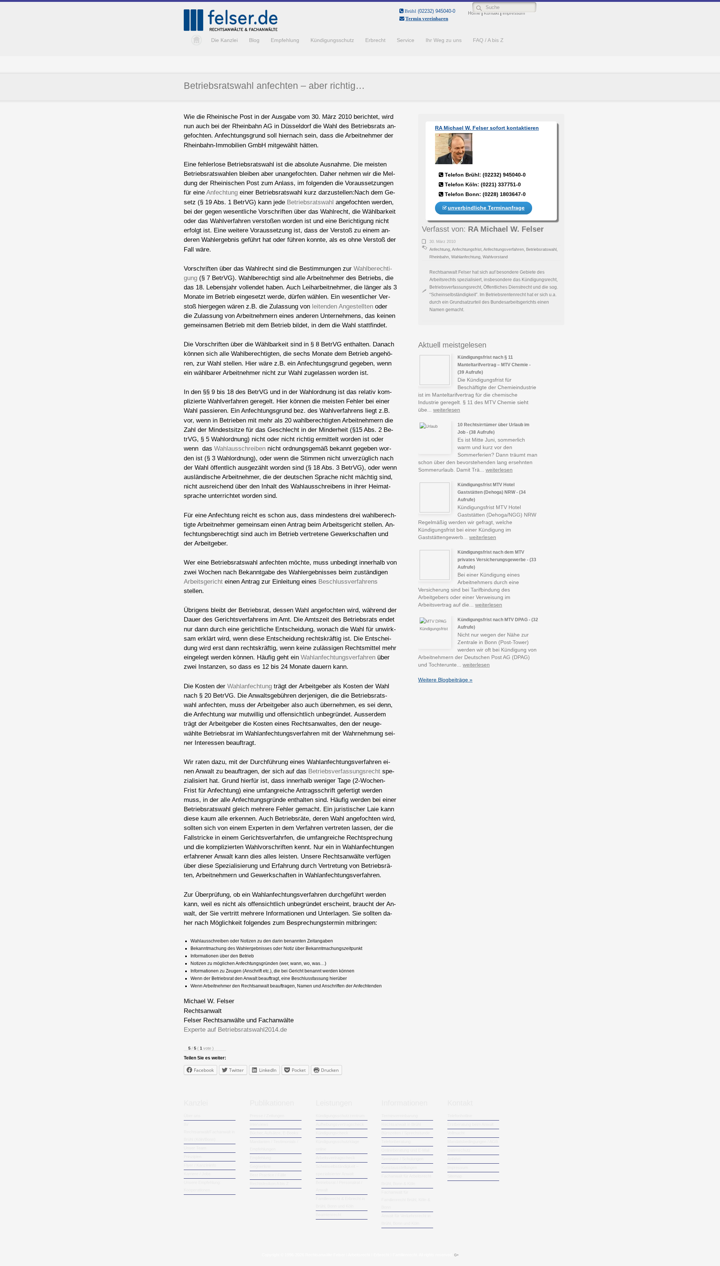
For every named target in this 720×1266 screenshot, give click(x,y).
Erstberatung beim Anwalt (470, 1124)
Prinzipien (192, 1156)
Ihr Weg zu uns (444, 40)
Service (405, 40)
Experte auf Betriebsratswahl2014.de (235, 1029)
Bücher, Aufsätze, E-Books (274, 1133)
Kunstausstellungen (399, 1167)
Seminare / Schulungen (402, 1159)
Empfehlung (285, 40)
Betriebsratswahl (310, 202)
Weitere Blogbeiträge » (445, 680)
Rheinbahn (439, 257)
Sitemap (454, 1176)
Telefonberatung (396, 1141)
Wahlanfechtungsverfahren (338, 657)
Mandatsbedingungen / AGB (472, 1141)
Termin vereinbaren (426, 18)
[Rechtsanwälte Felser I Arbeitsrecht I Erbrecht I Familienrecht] (231, 29)
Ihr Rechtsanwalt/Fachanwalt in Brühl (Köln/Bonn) (209, 1132)
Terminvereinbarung (399, 1115)
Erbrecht (375, 40)
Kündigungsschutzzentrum (340, 1115)
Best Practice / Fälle (268, 1175)
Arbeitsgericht (203, 581)
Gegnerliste (260, 1166)
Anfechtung (222, 192)
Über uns (192, 1115)
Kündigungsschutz (332, 40)
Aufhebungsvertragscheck (340, 1124)
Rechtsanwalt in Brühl (401, 1124)
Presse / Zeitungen (267, 1115)
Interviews (259, 1124)
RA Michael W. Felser (506, 229)
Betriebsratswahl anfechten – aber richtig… (274, 85)
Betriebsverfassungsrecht (344, 771)
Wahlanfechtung (249, 686)
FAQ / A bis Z (488, 40)
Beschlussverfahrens (348, 581)
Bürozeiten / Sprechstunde (405, 1133)
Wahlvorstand (495, 257)
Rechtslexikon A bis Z (269, 1183)
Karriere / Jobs (197, 1174)
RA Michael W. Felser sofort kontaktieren (487, 128)
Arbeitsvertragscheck (335, 1157)
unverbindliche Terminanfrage (486, 208)
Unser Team (195, 1148)
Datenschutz (459, 1150)
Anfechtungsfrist (467, 249)
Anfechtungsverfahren (503, 249)
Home (194, 40)
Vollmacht (456, 1133)
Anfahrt (453, 1159)
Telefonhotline (459, 1115)
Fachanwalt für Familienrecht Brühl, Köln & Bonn (405, 1199)
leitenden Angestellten (342, 306)
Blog (254, 40)
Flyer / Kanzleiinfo (200, 1165)
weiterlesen (446, 410)
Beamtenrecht (328, 1214)
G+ (456, 1255)
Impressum (457, 1167)
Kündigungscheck (332, 1133)
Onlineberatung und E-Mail (405, 1150)
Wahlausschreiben (240, 448)
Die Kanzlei (224, 40)
